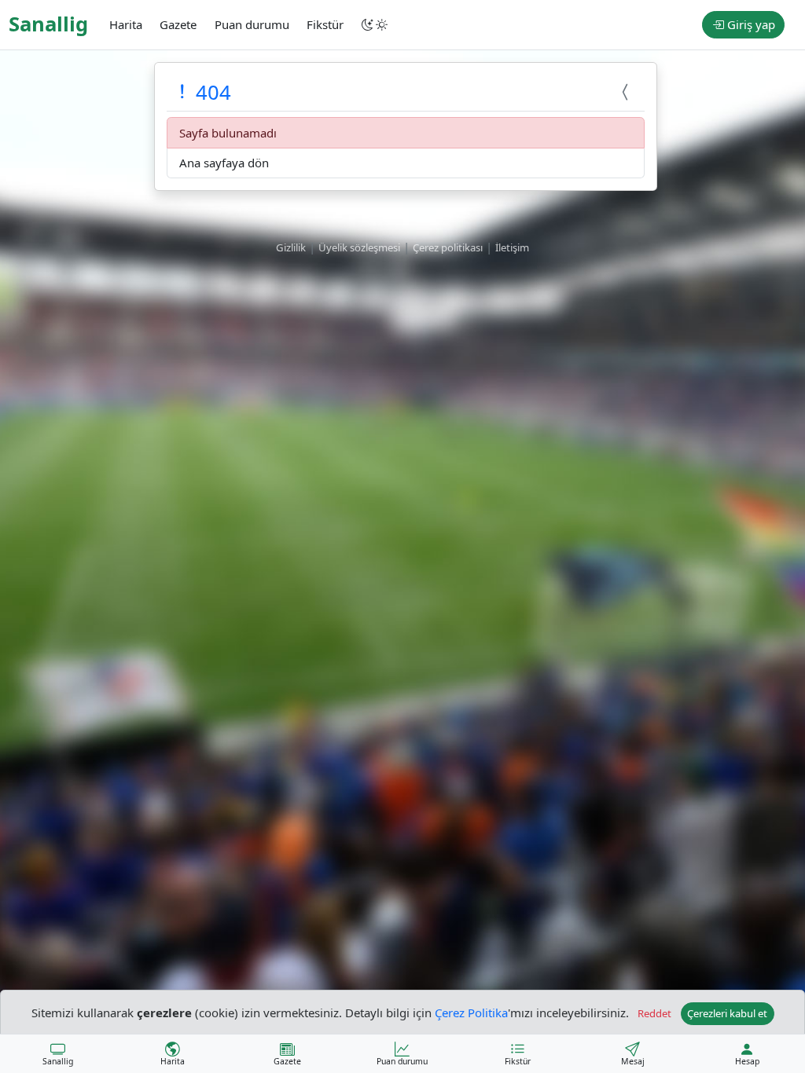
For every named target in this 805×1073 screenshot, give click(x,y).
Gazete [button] (178, 24)
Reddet (654, 1013)
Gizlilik (291, 247)
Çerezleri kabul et (727, 1013)
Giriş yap (749, 24)
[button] (375, 25)
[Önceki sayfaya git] (627, 92)
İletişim (512, 247)
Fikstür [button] (325, 24)
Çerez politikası (448, 247)
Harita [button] (125, 24)
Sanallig (48, 24)
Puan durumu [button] (252, 24)
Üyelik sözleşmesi (359, 247)
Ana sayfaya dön (224, 162)
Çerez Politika (471, 1012)
